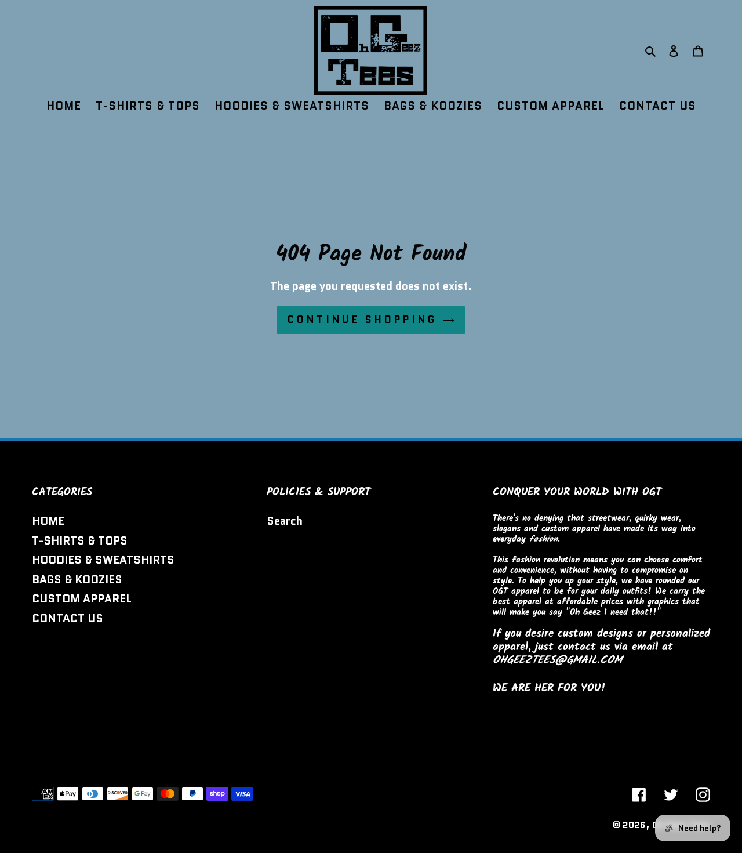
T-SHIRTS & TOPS (80, 541)
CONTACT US (67, 618)
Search (285, 521)
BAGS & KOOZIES (77, 579)
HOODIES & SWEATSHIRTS (103, 560)
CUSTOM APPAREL (82, 599)
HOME (48, 521)
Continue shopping (362, 319)
